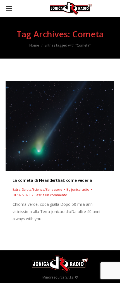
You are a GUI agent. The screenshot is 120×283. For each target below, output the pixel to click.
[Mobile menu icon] (9, 8)
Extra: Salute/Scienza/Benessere (37, 189)
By (77, 189)
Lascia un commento (51, 195)
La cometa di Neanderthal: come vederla (52, 180)
